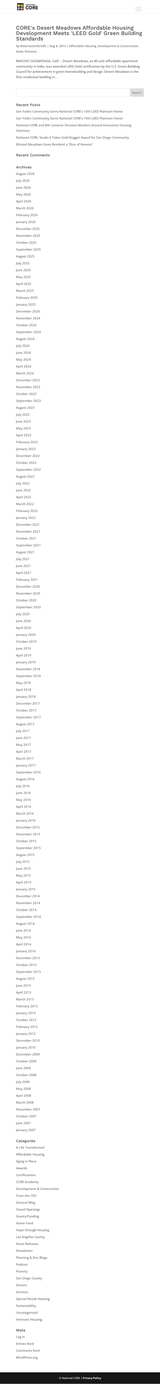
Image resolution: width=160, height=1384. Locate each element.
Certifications (26, 1175)
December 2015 (28, 827)
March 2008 (25, 1102)
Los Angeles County (30, 1237)
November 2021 (28, 531)
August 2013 (25, 978)
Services (22, 1292)
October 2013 (26, 965)
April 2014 (23, 944)
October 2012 (26, 1020)
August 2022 (25, 476)
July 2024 (23, 346)
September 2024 (28, 332)
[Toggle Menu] (138, 9)
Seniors (21, 1285)
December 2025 (28, 229)
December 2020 (28, 586)
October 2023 (26, 394)
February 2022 (27, 511)
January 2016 (26, 820)
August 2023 (25, 407)
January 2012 (26, 1033)
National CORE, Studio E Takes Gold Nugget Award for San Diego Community (72, 137)
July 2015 (23, 862)
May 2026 (23, 194)
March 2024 (25, 373)
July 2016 (23, 786)
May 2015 (23, 875)
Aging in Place (26, 1161)
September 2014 (28, 917)
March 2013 (25, 999)
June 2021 (23, 566)
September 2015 (28, 848)
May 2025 (23, 277)
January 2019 (26, 662)
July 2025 (23, 263)
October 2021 (26, 538)
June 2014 (23, 930)
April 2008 (23, 1095)
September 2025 (28, 249)
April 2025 (23, 284)
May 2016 (23, 800)
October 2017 (26, 710)
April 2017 (23, 751)
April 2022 (23, 497)
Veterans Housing (29, 1319)
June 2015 (23, 868)
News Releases (26, 51)
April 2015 (23, 882)
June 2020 (23, 621)
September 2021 (28, 545)
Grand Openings (28, 1209)
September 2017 (28, 717)
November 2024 (28, 318)
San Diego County (29, 1278)
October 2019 (26, 641)
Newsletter (24, 1250)
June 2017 (23, 738)
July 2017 (23, 731)
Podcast (22, 1264)
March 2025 (25, 291)
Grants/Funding (27, 1216)
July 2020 (23, 614)
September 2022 (28, 469)
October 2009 (26, 1061)
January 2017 (26, 765)
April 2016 (23, 806)
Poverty (22, 1271)
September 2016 (28, 772)
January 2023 (26, 449)
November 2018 (28, 669)
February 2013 (27, 1006)
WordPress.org (27, 1357)
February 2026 (27, 215)
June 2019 (23, 648)
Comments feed (28, 1350)
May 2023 (23, 428)
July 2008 (23, 1082)
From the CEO (26, 1195)
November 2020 (28, 593)
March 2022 (25, 504)
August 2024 (25, 339)
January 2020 (26, 634)
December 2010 (28, 1040)
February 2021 (27, 579)
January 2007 (26, 1130)
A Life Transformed (30, 1147)
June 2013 (23, 985)
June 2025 (23, 270)
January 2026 (26, 222)
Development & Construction (118, 46)
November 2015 (28, 834)
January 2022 (26, 518)
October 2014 (26, 910)
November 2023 (28, 387)
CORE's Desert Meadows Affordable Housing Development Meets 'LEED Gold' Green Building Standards (79, 33)
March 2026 (25, 208)
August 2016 (25, 779)
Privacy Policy (92, 1378)
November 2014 (28, 903)
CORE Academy (27, 1182)
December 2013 (28, 958)
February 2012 (27, 1027)
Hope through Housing (32, 1230)
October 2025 (26, 242)
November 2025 (28, 235)
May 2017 (23, 745)
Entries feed (25, 1343)
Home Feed (24, 1223)
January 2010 (26, 1047)
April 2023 (23, 435)
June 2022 (23, 490)
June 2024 (23, 352)
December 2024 (28, 311)
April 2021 (23, 573)
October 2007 (26, 1116)
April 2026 (23, 201)
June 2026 (23, 187)
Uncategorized (27, 1312)
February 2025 (27, 297)
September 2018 (28, 676)
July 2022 (23, 483)
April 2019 (23, 655)
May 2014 (23, 937)
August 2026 (25, 174)
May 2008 (23, 1089)
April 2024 (23, 366)
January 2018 (26, 696)
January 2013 (26, 1013)
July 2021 (23, 559)
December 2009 (28, 1054)
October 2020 (26, 600)
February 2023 (27, 442)
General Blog (25, 1202)
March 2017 (25, 758)
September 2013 (28, 972)
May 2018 (23, 683)
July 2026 (23, 180)
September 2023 (28, 401)
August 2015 (25, 855)
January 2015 (26, 889)
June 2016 (23, 793)
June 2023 (23, 421)
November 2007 (28, 1109)
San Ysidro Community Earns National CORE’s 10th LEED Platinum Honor (69, 111)
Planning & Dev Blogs (31, 1257)
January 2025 (26, 304)
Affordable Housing (82, 46)
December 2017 (28, 703)
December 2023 (28, 380)
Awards (21, 1168)
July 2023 (23, 414)
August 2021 (25, 552)
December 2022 (28, 456)
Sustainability (26, 1306)
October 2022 (26, 462)
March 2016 (25, 813)
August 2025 (25, 256)
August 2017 (25, 724)
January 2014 (26, 951)
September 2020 (28, 607)
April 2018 (23, 690)
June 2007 (23, 1123)
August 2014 (25, 923)
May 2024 (23, 359)
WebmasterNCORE (33, 46)
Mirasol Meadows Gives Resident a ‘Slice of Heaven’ (54, 144)
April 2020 (23, 628)
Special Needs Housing (33, 1299)
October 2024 (26, 325)
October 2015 (26, 841)
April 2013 (23, 992)
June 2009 (23, 1068)
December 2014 (28, 896)
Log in (20, 1337)
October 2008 (26, 1075)
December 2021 (28, 524)
